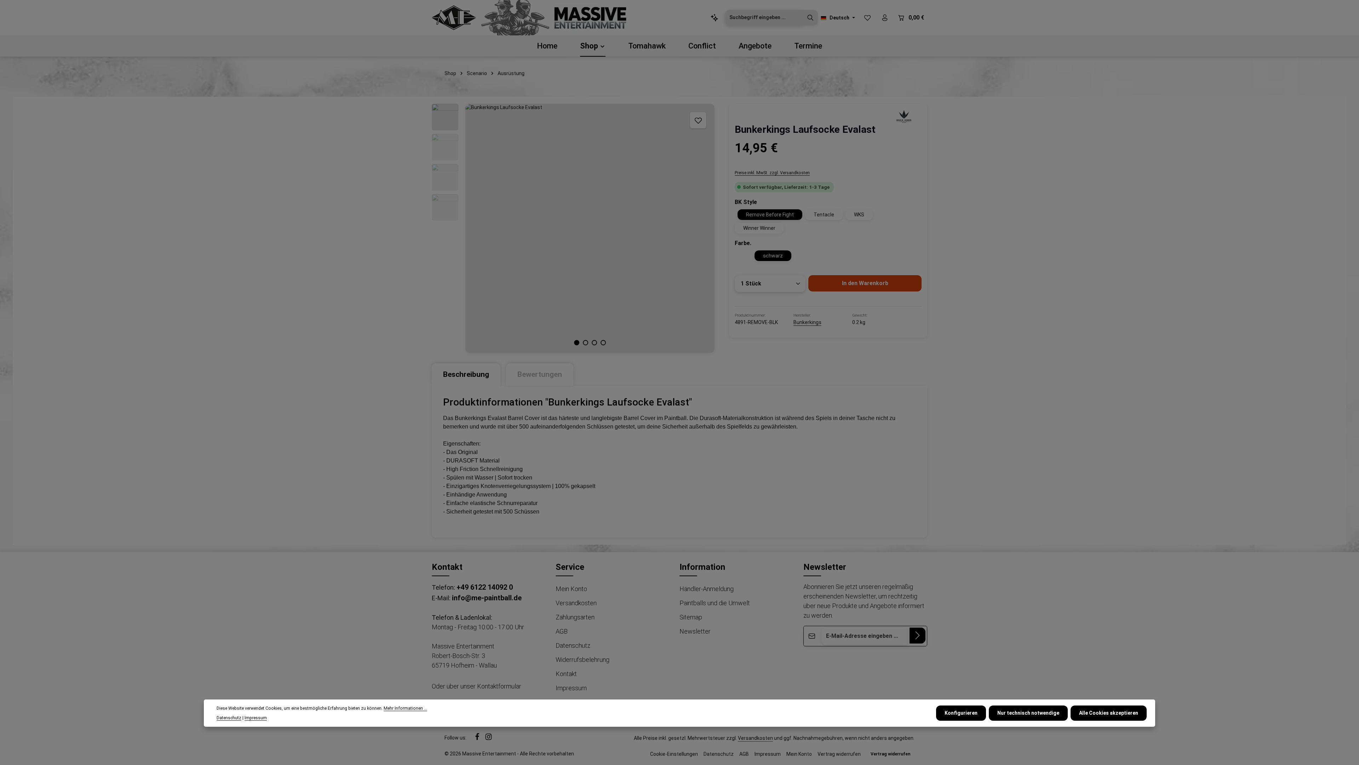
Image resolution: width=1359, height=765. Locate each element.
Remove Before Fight (770, 214)
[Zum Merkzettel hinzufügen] (698, 120)
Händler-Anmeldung (707, 589)
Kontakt (566, 674)
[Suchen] (810, 18)
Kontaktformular (499, 686)
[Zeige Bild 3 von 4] (594, 342)
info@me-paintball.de (487, 598)
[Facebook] (478, 739)
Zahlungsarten (575, 617)
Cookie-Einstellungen (674, 754)
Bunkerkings (807, 322)
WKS (859, 214)
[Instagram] (488, 739)
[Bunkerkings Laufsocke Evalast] (589, 228)
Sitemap (691, 617)
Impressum (571, 688)
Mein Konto (571, 589)
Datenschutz (573, 645)
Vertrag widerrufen (839, 754)
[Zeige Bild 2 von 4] (585, 342)
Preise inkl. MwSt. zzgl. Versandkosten (772, 172)
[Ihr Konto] (885, 18)
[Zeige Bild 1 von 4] (576, 342)
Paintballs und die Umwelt (715, 603)
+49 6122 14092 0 (485, 587)
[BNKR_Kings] (904, 116)
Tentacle (824, 214)
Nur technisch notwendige (1028, 713)
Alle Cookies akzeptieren (1108, 713)
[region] (573, 228)
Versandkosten (576, 603)
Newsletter (695, 631)
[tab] (466, 374)
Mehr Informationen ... (405, 708)
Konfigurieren (961, 713)
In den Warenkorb (865, 283)
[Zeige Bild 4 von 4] (603, 342)
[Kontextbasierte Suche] (714, 18)
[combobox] (764, 18)
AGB (562, 631)
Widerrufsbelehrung (582, 659)
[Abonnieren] (917, 636)
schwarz (773, 256)
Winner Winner (759, 228)
